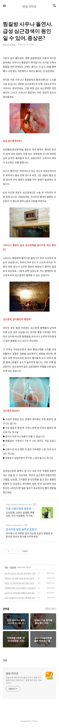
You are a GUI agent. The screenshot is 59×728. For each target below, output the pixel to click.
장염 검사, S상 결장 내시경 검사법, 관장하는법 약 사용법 (20, 578)
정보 (6, 567)
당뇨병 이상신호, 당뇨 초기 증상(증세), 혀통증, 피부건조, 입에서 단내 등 (20, 573)
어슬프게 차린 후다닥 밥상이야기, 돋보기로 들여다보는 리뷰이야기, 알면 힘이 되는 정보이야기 (24, 680)
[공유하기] (11, 551)
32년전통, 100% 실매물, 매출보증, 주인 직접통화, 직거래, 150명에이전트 (20, 514)
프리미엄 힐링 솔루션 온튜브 (21, 529)
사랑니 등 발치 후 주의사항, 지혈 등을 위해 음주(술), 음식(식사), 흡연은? (20, 598)
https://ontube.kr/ (14, 525)
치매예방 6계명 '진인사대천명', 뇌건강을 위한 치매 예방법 (20, 588)
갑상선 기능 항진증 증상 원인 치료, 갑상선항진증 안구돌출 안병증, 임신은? (20, 583)
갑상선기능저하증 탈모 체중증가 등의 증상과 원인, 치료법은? (20, 593)
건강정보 (13, 567)
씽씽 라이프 (12, 673)
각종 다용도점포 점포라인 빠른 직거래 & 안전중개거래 (20, 508)
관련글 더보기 (50, 608)
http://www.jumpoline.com (19, 504)
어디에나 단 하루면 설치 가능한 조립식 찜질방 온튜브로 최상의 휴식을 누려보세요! (29, 535)
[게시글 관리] (15, 551)
